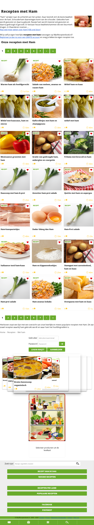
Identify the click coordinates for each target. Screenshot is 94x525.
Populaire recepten (47, 493)
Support (69, 518)
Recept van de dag (47, 471)
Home (2, 332)
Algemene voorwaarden (58, 518)
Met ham (21, 332)
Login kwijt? (37, 349)
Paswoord (33, 344)
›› (53, 51)
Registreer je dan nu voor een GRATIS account (20, 37)
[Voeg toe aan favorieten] (27, 61)
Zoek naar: (9, 463)
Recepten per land (47, 488)
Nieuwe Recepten (47, 477)
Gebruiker (33, 338)
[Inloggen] (62, 344)
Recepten (11, 332)
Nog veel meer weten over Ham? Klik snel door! (20, 29)
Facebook (47, 504)
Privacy (47, 518)
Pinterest (47, 510)
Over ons (76, 518)
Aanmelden (56, 349)
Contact (41, 518)
